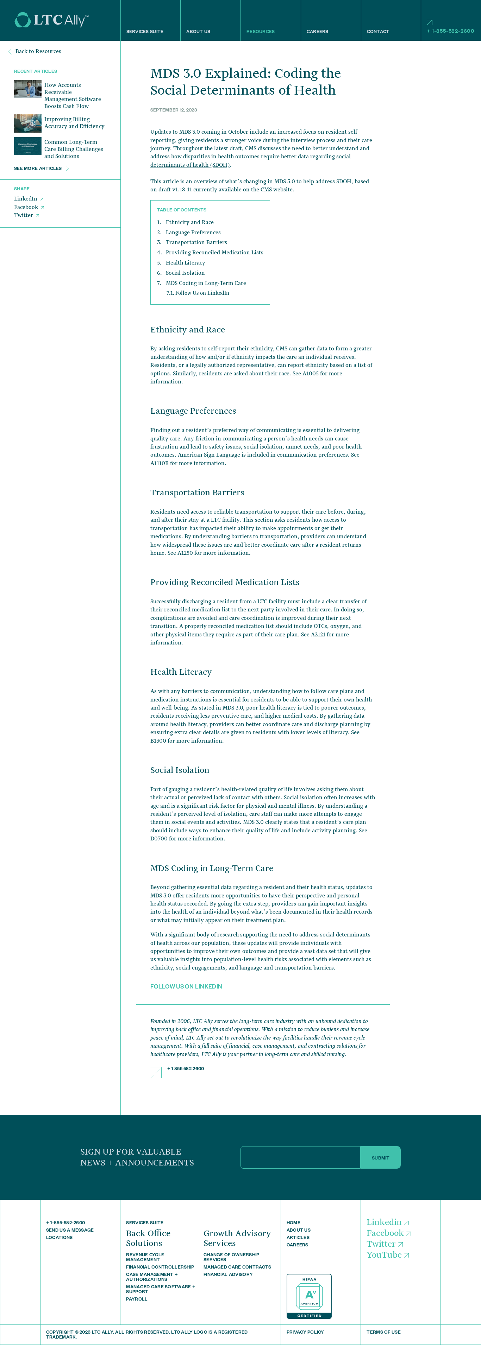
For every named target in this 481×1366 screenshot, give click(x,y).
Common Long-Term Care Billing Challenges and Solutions (73, 149)
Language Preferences (193, 232)
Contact (378, 32)
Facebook (26, 207)
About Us (198, 32)
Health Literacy (185, 263)
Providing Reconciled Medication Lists (214, 252)
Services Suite (145, 32)
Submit (381, 1158)
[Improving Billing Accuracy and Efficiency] (28, 123)
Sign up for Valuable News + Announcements (137, 1157)
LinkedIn (26, 199)
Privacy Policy (305, 1332)
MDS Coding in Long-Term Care (206, 283)
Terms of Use (383, 1332)
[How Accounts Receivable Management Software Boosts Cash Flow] (28, 89)
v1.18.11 (182, 189)
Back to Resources (37, 51)
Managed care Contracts (237, 1267)
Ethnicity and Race (190, 222)
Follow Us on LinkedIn (202, 293)
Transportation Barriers (196, 242)
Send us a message (70, 1230)
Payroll (137, 1299)
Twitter (24, 215)
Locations (59, 1238)
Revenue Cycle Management (145, 1258)
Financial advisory (228, 1275)
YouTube (384, 1255)
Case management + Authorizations (152, 1278)
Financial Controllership (160, 1267)
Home (293, 1223)
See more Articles (38, 169)
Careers (318, 32)
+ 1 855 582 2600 (185, 1069)
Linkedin (384, 1222)
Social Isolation (185, 273)
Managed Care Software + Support (160, 1290)
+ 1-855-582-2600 (451, 32)
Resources (260, 32)
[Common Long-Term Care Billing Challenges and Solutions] (28, 146)
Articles (298, 1238)
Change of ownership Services (231, 1258)
